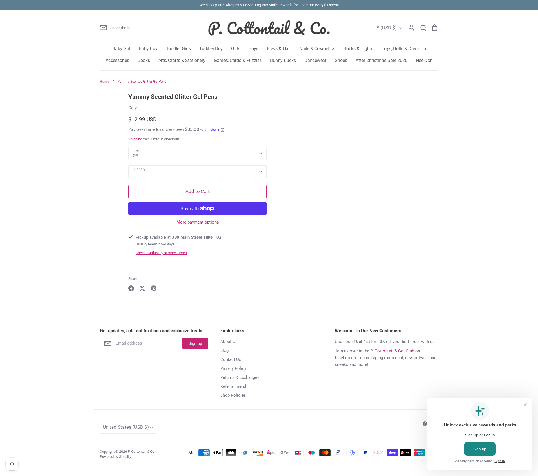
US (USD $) (385, 28)
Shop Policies (233, 395)
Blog (224, 350)
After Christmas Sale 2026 (381, 60)
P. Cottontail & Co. (141, 451)
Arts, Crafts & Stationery (181, 60)
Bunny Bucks (283, 60)
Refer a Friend (233, 386)
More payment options (198, 222)
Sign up (195, 343)
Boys (253, 48)
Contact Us (230, 359)
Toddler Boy (211, 48)
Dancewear (315, 60)
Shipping (135, 139)
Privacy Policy (233, 368)
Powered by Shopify (115, 456)
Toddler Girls (178, 48)
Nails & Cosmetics (317, 48)
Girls (235, 48)
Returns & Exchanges (239, 377)
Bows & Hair (279, 48)
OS (135, 155)
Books (144, 60)
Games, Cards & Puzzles (238, 60)
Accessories (117, 60)
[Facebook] (424, 423)
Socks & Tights (358, 48)
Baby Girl (121, 48)
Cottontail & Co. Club (394, 351)
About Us (229, 341)
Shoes (341, 60)
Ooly (132, 107)
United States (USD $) (126, 427)
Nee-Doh (424, 60)
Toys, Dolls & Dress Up (404, 48)
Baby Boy (148, 48)
